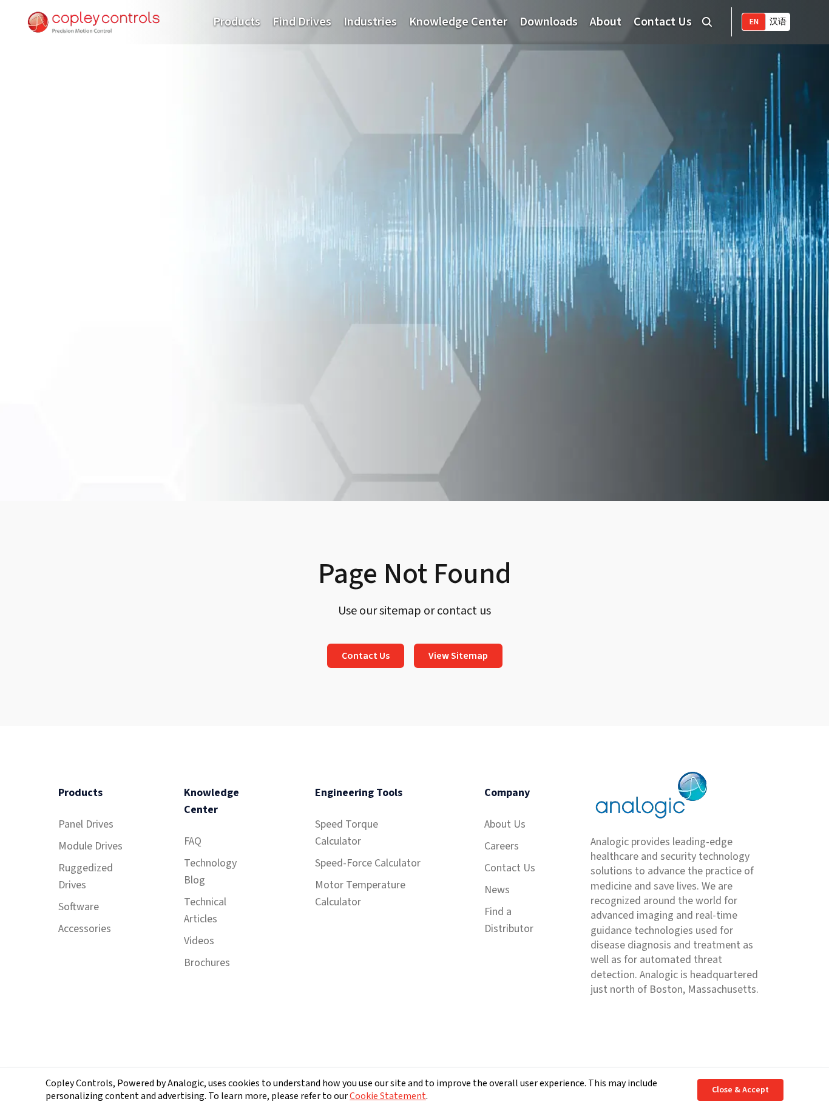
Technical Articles (205, 910)
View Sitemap (458, 655)
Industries (370, 21)
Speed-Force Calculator (368, 863)
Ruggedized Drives (85, 876)
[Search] (707, 22)
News (497, 889)
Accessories (84, 928)
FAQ (192, 841)
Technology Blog (210, 872)
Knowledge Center (458, 21)
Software (78, 906)
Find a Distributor (508, 920)
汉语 (778, 22)
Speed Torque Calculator (346, 833)
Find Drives (301, 21)
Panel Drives (85, 824)
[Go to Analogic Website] (649, 795)
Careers (501, 846)
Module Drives (90, 846)
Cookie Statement (388, 1096)
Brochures (207, 962)
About (605, 21)
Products (236, 21)
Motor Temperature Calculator (360, 893)
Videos (199, 940)
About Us (505, 824)
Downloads (548, 21)
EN (754, 22)
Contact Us (663, 21)
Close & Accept (740, 1090)
